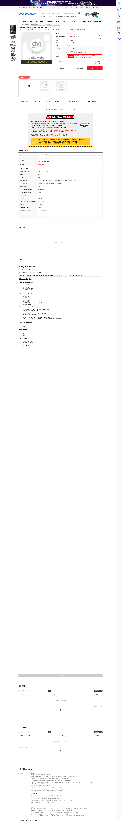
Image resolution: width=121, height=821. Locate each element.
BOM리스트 (98, 21)
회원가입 (73, 7)
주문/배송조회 (86, 7)
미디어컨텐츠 (22, 7)
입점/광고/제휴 (99, 7)
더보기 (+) (60, 675)
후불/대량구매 (90, 21)
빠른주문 (118, 18)
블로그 (27, 7)
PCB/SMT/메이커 (66, 21)
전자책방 (34, 7)
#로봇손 (44, 16)
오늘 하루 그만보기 (99, 4)
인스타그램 (37, 7)
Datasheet (41, 164)
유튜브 (30, 7)
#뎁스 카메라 (66, 16)
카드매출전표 (118, 36)
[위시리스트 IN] (100, 34)
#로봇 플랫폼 (54, 16)
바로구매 (95, 68)
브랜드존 (58, 21)
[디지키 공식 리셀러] (91, 10)
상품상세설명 (25, 101)
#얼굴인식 (60, 16)
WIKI (48, 101)
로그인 (67, 7)
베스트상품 (42, 21)
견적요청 (118, 30)
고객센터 (93, 7)
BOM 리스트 (64, 68)
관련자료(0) (39, 101)
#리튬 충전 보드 (73, 16)
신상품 (36, 21)
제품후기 (59, 101)
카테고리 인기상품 (24, 77)
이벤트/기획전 (50, 21)
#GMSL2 (49, 16)
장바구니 (79, 7)
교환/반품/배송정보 (89, 101)
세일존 (74, 21)
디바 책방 (82, 21)
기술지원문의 (73, 101)
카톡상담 (41, 7)
